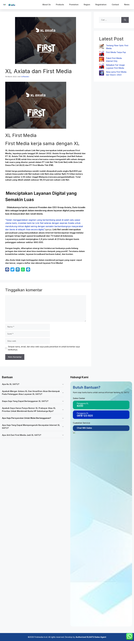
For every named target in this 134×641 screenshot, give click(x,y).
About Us (46, 4)
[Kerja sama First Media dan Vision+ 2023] (101, 73)
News (126, 4)
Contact (115, 4)
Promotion (74, 4)
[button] (33, 384)
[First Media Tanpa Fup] (101, 54)
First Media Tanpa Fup (116, 52)
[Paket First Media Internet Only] (101, 60)
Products (60, 4)
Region (87, 4)
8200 (80, 405)
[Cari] (125, 20)
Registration (101, 4)
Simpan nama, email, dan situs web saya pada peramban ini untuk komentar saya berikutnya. (44, 348)
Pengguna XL (82, 403)
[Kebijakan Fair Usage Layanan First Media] (101, 66)
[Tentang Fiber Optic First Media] (101, 47)
